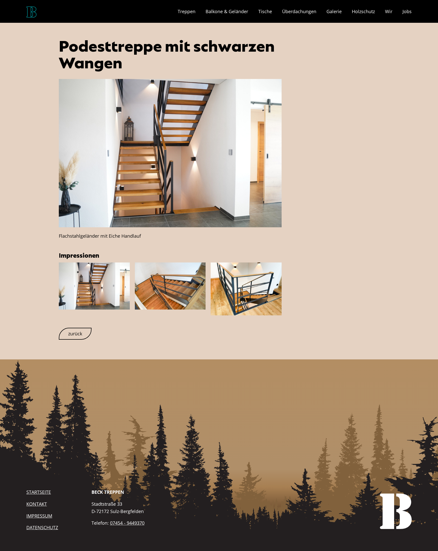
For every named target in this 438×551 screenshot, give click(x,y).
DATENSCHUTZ (42, 527)
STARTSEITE (38, 492)
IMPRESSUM (39, 516)
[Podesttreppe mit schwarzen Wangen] (170, 153)
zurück (75, 334)
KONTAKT (36, 504)
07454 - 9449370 (127, 523)
